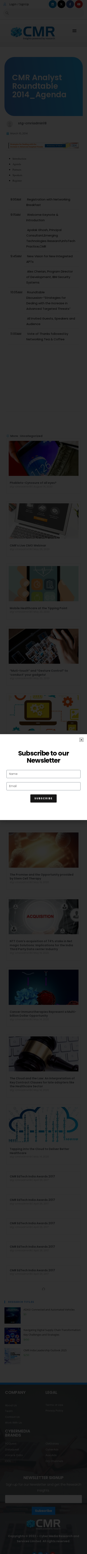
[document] (43, 777)
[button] (81, 739)
